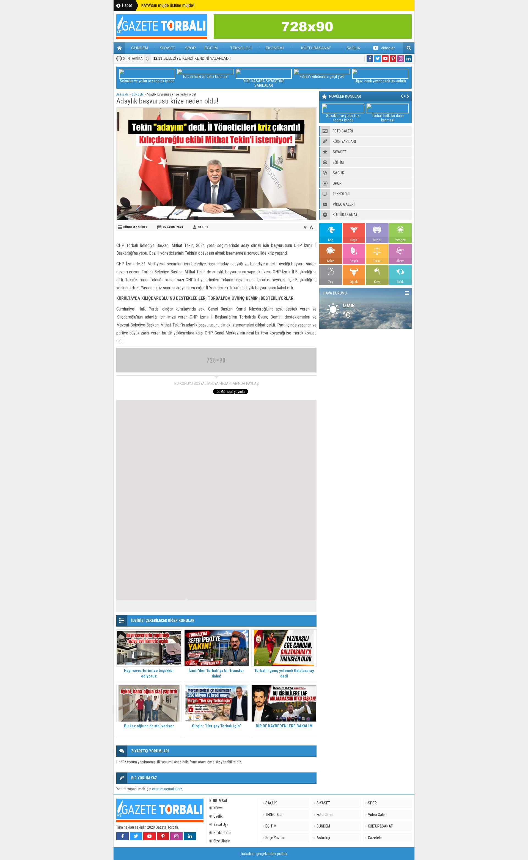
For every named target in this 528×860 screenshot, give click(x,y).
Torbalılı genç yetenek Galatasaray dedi (284, 673)
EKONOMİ (275, 48)
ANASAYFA (119, 48)
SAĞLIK (353, 48)
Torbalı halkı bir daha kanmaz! (205, 76)
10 (306, 606)
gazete (203, 227)
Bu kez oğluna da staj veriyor (149, 725)
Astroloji (323, 837)
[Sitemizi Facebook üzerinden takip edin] (370, 58)
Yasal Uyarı (221, 824)
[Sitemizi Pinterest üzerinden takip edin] (393, 58)
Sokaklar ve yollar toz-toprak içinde (147, 81)
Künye (218, 808)
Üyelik (217, 816)
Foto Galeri (325, 814)
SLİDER (143, 227)
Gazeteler (375, 837)
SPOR (190, 48)
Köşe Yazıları (275, 837)
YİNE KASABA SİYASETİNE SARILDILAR (263, 83)
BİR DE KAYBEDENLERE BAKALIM (284, 725)
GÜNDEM (139, 48)
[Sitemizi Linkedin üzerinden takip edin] (408, 58)
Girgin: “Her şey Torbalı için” (216, 725)
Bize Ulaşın (221, 841)
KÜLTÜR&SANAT (316, 48)
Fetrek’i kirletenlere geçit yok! (322, 76)
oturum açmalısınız (167, 789)
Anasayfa (122, 94)
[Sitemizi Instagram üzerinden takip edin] (400, 58)
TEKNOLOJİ (241, 48)
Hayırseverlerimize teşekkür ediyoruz (149, 673)
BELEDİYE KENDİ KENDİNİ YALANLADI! (192, 58)
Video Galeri (377, 814)
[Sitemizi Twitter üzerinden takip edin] (377, 58)
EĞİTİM (211, 48)
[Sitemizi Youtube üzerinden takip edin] (385, 58)
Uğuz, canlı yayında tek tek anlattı (380, 81)
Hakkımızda (222, 833)
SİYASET (167, 48)
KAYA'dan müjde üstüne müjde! (167, 5)
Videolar (388, 48)
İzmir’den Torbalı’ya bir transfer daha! (216, 673)
